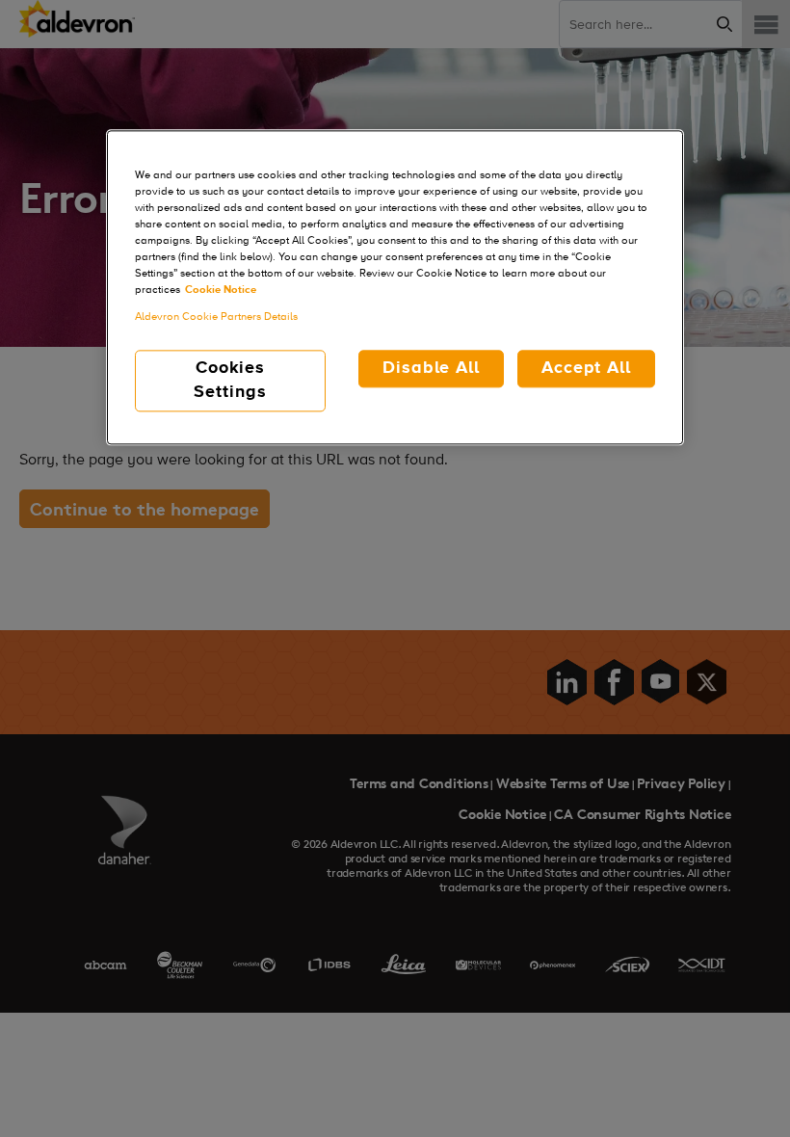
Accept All (586, 368)
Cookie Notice (220, 291)
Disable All (431, 368)
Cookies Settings (230, 380)
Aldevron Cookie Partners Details (216, 317)
